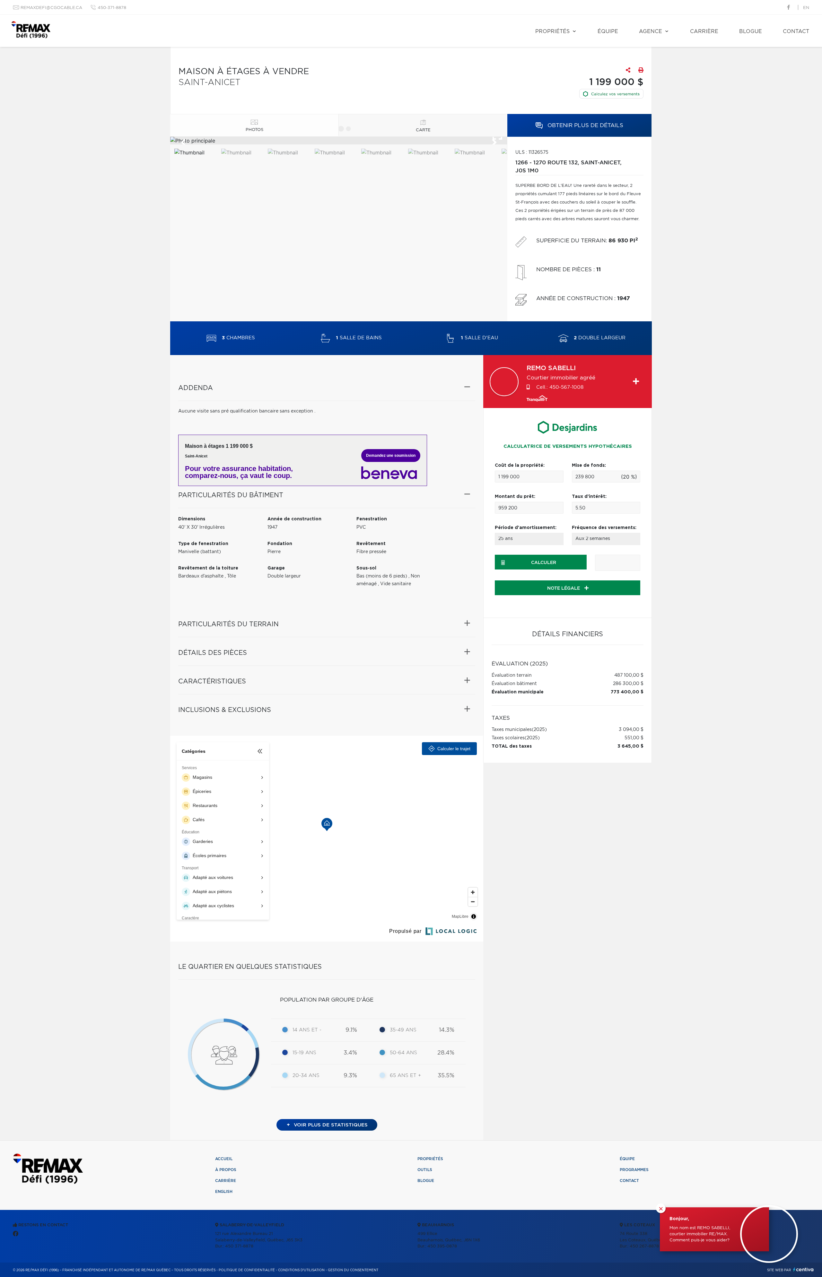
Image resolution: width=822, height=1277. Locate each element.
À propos (225, 1170)
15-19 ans (304, 1052)
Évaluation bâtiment (514, 684)
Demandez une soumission (390, 455)
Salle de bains (359, 338)
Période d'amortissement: (525, 528)
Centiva (803, 1269)
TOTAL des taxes (512, 746)
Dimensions (191, 519)
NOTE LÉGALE (564, 588)
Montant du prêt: (515, 496)
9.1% (351, 1030)
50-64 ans (403, 1052)
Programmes (634, 1170)
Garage (276, 568)
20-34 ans (306, 1075)
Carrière (704, 31)
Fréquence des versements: (604, 528)
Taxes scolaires (508, 738)
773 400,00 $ (627, 692)
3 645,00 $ (630, 746)
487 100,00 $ (628, 675)
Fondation (279, 544)
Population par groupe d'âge (326, 1000)
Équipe (608, 31)
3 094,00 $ (631, 729)
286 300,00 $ (628, 684)
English (223, 1192)
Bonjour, (679, 1219)
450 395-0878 (442, 1246)
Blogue (750, 31)
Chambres (238, 338)
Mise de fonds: (589, 465)
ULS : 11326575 (531, 152)
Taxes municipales (512, 729)
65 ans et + (405, 1075)
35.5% (446, 1076)
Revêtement (371, 544)
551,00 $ (634, 738)
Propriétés (552, 31)
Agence (650, 31)
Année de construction (294, 519)
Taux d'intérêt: (589, 496)
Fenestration (371, 519)
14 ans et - (307, 1030)
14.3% (446, 1030)
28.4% (445, 1053)
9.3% (350, 1076)
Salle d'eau (479, 338)
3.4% (350, 1053)
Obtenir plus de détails (584, 125)
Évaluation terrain (512, 675)
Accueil (223, 1159)
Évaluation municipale (518, 692)
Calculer (543, 562)
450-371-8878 (112, 8)
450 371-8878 (239, 1246)
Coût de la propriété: (520, 465)
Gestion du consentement (353, 1270)
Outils (424, 1170)
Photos (254, 130)
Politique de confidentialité (247, 1270)
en (806, 8)
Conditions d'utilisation (301, 1270)
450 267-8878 (644, 1246)
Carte (423, 130)
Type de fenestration (203, 544)
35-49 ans (403, 1030)
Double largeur (599, 338)
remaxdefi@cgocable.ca (51, 8)
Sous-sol (366, 568)
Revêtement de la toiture (208, 568)
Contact (796, 31)
